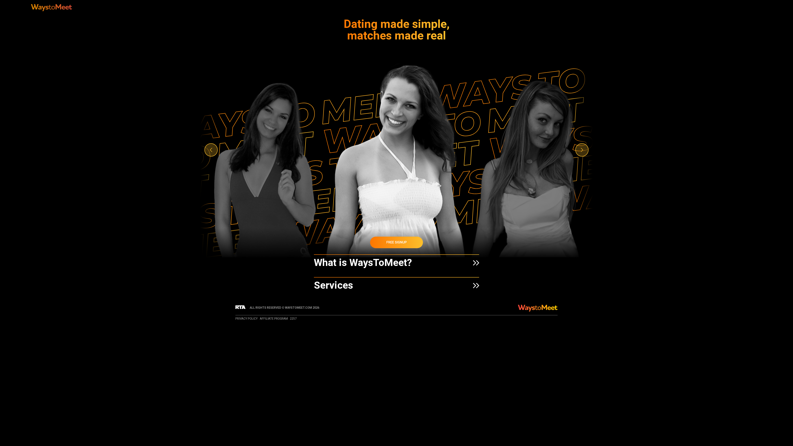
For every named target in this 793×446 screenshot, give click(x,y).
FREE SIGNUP (396, 242)
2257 (293, 319)
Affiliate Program (274, 319)
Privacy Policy (246, 319)
